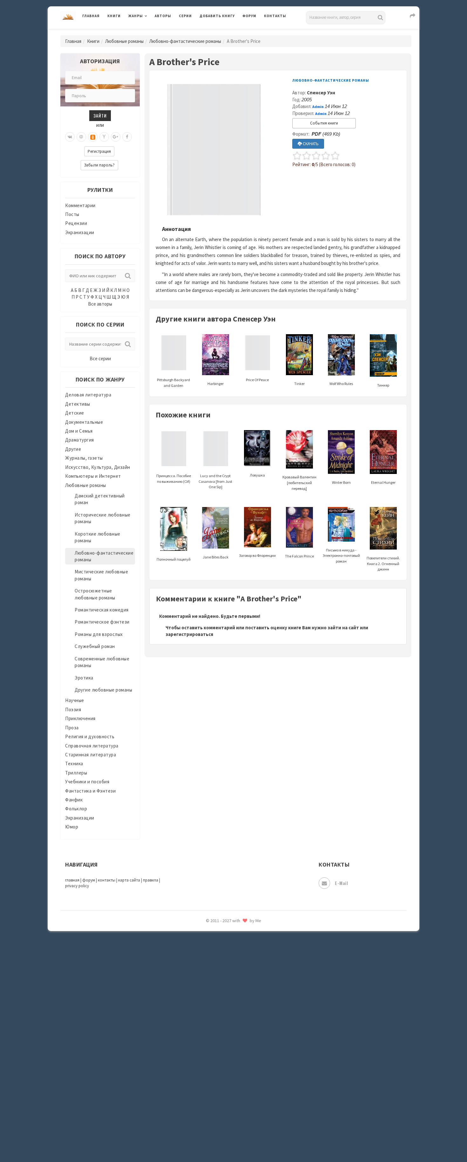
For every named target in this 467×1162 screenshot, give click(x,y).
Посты (72, 214)
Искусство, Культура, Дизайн (97, 467)
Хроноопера (213, 1069)
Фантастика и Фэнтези (90, 791)
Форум (249, 16)
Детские (74, 413)
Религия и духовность (89, 736)
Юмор (71, 827)
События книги (324, 123)
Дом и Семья (79, 431)
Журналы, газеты (84, 458)
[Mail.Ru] (81, 137)
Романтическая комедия (102, 610)
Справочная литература (91, 746)
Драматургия (79, 440)
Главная (91, 16)
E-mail (341, 883)
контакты (106, 880)
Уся (204, 1041)
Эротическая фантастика (228, 1112)
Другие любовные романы (103, 690)
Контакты (275, 16)
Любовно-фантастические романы (185, 41)
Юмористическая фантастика (233, 1140)
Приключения (80, 718)
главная (72, 880)
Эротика (84, 678)
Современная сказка (222, 956)
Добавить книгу (217, 16)
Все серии (100, 358)
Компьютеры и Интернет (93, 476)
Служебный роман (95, 646)
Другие (73, 449)
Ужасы (207, 1026)
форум (88, 880)
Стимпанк (211, 984)
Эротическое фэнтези (224, 1126)
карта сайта (129, 880)
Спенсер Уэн (321, 93)
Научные (74, 700)
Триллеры (76, 773)
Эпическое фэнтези (221, 1098)
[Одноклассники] (93, 137)
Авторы (163, 16)
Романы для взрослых (99, 634)
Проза (72, 728)
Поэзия (73, 709)
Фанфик (74, 800)
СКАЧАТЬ (310, 143)
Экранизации (79, 232)
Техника (74, 763)
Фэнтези (209, 1055)
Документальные (84, 422)
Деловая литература (222, 32)
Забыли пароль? (99, 165)
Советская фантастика (225, 941)
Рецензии (76, 223)
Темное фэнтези (218, 998)
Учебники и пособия (87, 782)
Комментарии (80, 205)
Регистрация (99, 151)
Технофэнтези (216, 1012)
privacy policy (77, 885)
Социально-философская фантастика (242, 970)
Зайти (100, 115)
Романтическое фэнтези (102, 622)
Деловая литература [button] (151, 32)
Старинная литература (90, 755)
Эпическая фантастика (225, 1083)
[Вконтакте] (70, 137)
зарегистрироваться (189, 634)
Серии (185, 16)
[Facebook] (127, 137)
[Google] (115, 137)
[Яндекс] (104, 137)
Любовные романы (124, 41)
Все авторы (100, 304)
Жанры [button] (135, 16)
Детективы (77, 404)
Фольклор (76, 809)
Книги (114, 16)
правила (150, 880)
